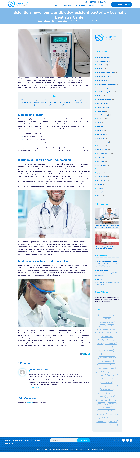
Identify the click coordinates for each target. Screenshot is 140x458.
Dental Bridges (102, 371)
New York (113, 400)
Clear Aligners (107, 354)
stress (99, 169)
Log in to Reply (34, 388)
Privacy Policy (86, 449)
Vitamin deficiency (102, 192)
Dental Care (113, 371)
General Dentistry (102, 115)
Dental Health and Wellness (105, 72)
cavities (100, 343)
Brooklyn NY (113, 332)
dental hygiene (112, 375)
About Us (9, 440)
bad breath (107, 318)
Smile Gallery (101, 161)
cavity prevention (111, 343)
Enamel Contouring (103, 107)
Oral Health (100, 130)
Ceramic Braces (106, 347)
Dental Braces (101, 65)
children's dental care (107, 350)
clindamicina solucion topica (107, 261)
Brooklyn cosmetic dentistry (107, 329)
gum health (112, 393)
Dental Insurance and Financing (106, 84)
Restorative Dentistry (103, 153)
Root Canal (100, 157)
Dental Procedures (107, 382)
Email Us (103, 2)
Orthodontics (101, 138)
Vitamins (99, 196)
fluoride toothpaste (106, 389)
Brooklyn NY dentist (106, 336)
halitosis (102, 396)
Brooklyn (110, 325)
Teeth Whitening (102, 176)
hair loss (99, 122)
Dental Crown (101, 68)
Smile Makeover (102, 165)
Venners (99, 184)
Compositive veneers (103, 57)
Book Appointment (120, 4)
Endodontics (101, 111)
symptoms (100, 172)
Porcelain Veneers (102, 149)
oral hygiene (111, 403)
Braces (102, 325)
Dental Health (101, 375)
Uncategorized (101, 180)
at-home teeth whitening (107, 315)
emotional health (102, 103)
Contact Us (9, 443)
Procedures (18, 440)
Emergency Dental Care (104, 99)
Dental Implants (102, 80)
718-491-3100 (91, 2)
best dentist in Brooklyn (107, 322)
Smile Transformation (107, 417)
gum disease (101, 393)
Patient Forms (28, 440)
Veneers (114, 425)
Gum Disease (101, 119)
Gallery (37, 440)
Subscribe (84, 440)
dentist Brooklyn (102, 386)
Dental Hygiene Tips (103, 76)
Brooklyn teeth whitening (107, 340)
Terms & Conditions (97, 449)
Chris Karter (101, 280)
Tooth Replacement (102, 425)
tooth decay (113, 421)
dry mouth (113, 386)
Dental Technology (102, 88)
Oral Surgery (101, 134)
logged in (30, 402)
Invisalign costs (102, 400)
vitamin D (100, 188)
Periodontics (101, 146)
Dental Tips (100, 95)
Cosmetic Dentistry (103, 61)
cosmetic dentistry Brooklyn (107, 364)
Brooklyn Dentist (101, 332)
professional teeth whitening (107, 410)
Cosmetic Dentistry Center (106, 368)
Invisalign (100, 126)
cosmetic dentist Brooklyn (106, 357)
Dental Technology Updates (105, 92)
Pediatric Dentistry (103, 142)
